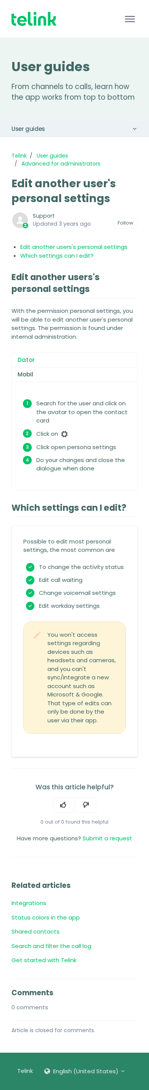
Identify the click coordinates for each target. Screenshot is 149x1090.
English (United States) (86, 1071)
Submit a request (107, 838)
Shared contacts (35, 931)
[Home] (34, 19)
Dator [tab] (26, 360)
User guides (28, 129)
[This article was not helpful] (85, 805)
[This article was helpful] (63, 805)
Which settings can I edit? (57, 256)
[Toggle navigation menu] (130, 19)
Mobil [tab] (25, 374)
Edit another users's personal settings (74, 247)
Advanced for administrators (60, 163)
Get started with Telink (43, 960)
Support (44, 216)
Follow (125, 222)
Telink (19, 155)
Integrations (28, 903)
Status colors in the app (45, 917)
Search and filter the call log (51, 946)
